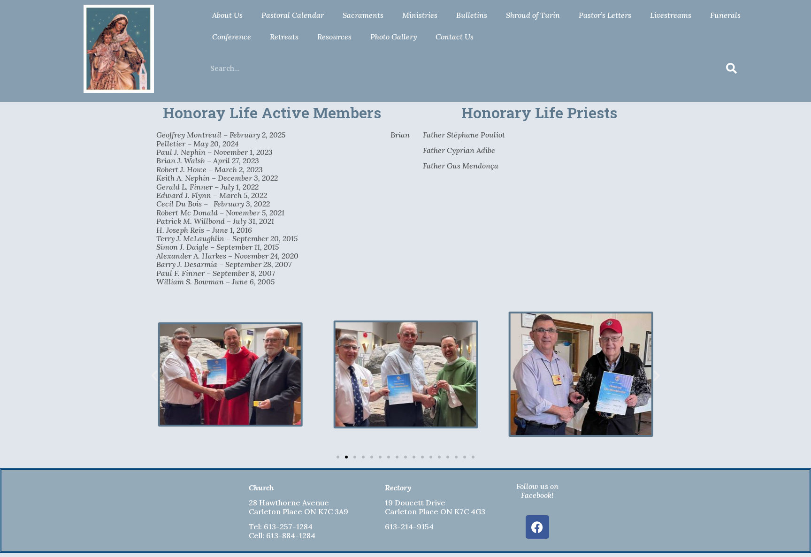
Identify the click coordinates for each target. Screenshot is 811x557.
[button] (154, 376)
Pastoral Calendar (292, 15)
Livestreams (670, 15)
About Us (227, 15)
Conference (231, 36)
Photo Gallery (393, 36)
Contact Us (455, 36)
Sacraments (363, 15)
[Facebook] (537, 527)
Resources (334, 36)
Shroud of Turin (533, 15)
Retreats (284, 36)
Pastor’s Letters (605, 15)
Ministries (419, 15)
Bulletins (471, 15)
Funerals (725, 15)
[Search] (731, 68)
